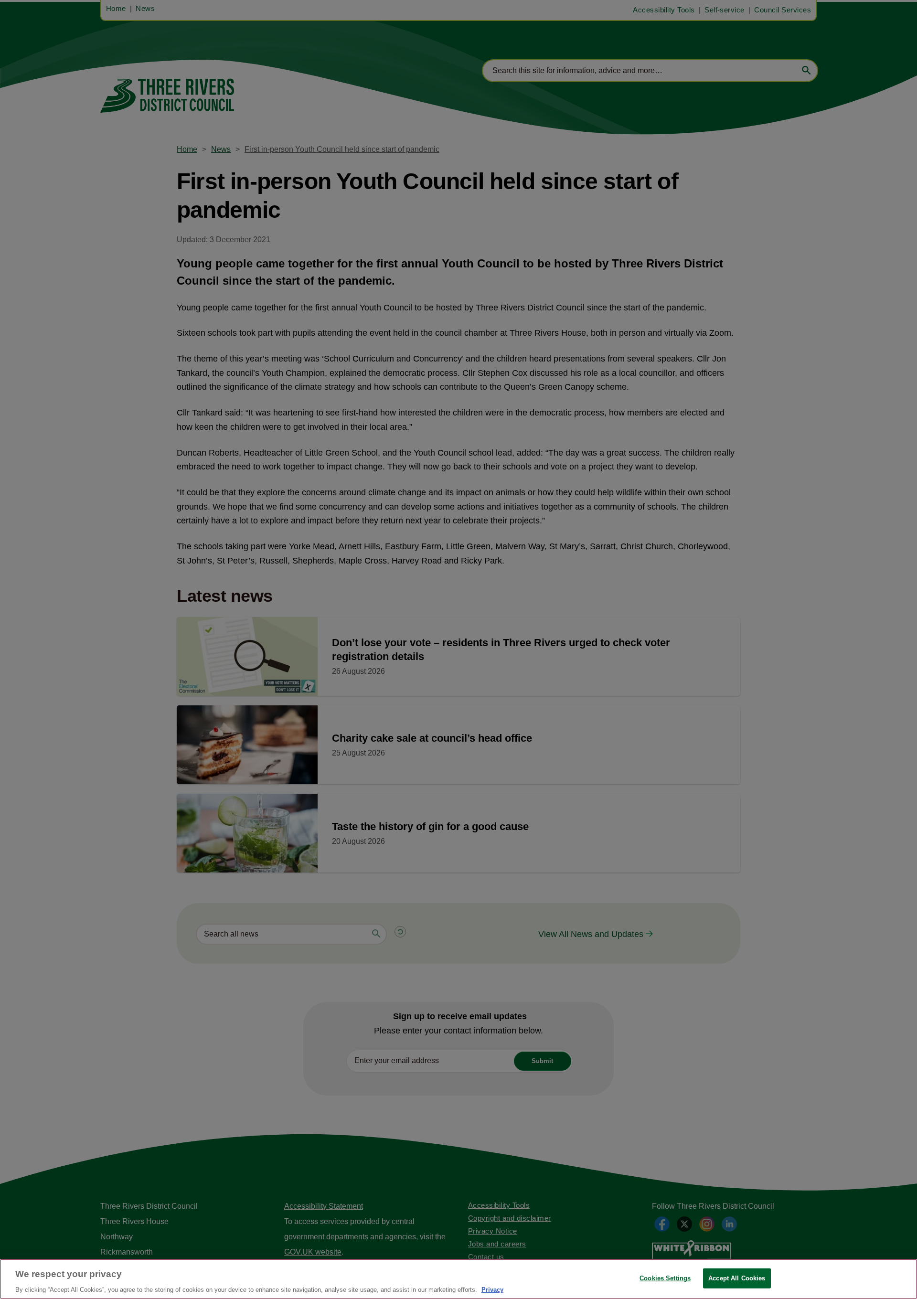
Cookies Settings (665, 1277)
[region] (458, 1279)
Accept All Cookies (736, 1277)
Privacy (492, 1289)
